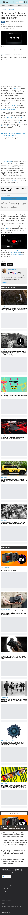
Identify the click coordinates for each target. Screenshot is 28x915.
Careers (3, 903)
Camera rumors (22, 5)
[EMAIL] (20, 273)
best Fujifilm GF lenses (16, 254)
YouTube (16, 88)
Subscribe (21, 2)
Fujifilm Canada (10, 117)
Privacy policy (5, 888)
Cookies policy (5, 891)
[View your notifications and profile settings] (13, 2)
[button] (2, 2)
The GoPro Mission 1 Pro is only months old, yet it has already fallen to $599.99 (14, 827)
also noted (14, 180)
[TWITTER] (11, 273)
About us (4, 897)
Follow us (16, 50)
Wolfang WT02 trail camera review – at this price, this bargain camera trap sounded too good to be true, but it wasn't (14, 852)
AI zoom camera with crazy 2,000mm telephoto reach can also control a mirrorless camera (13, 861)
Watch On (4, 246)
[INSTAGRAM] (13, 273)
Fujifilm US (21, 122)
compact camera (19, 102)
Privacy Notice (19, 203)
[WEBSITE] (18, 273)
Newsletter (24, 50)
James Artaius (10, 21)
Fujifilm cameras (13, 105)
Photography (4, 9)
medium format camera (8, 109)
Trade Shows (11, 9)
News (3, 21)
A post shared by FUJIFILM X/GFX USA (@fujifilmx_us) (14, 134)
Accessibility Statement (7, 900)
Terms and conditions (7, 882)
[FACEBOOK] (9, 273)
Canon (6, 228)
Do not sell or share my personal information (12, 906)
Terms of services (17, 202)
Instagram (19, 117)
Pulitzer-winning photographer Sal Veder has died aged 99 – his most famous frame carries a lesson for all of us (14, 834)
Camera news (11, 5)
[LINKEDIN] (16, 273)
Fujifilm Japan (8, 161)
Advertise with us (6, 894)
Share (5, 50)
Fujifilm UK (4, 126)
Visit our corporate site (12, 872)
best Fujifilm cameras (18, 251)
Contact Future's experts (7, 885)
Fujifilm (3, 54)
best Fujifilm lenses (15, 252)
